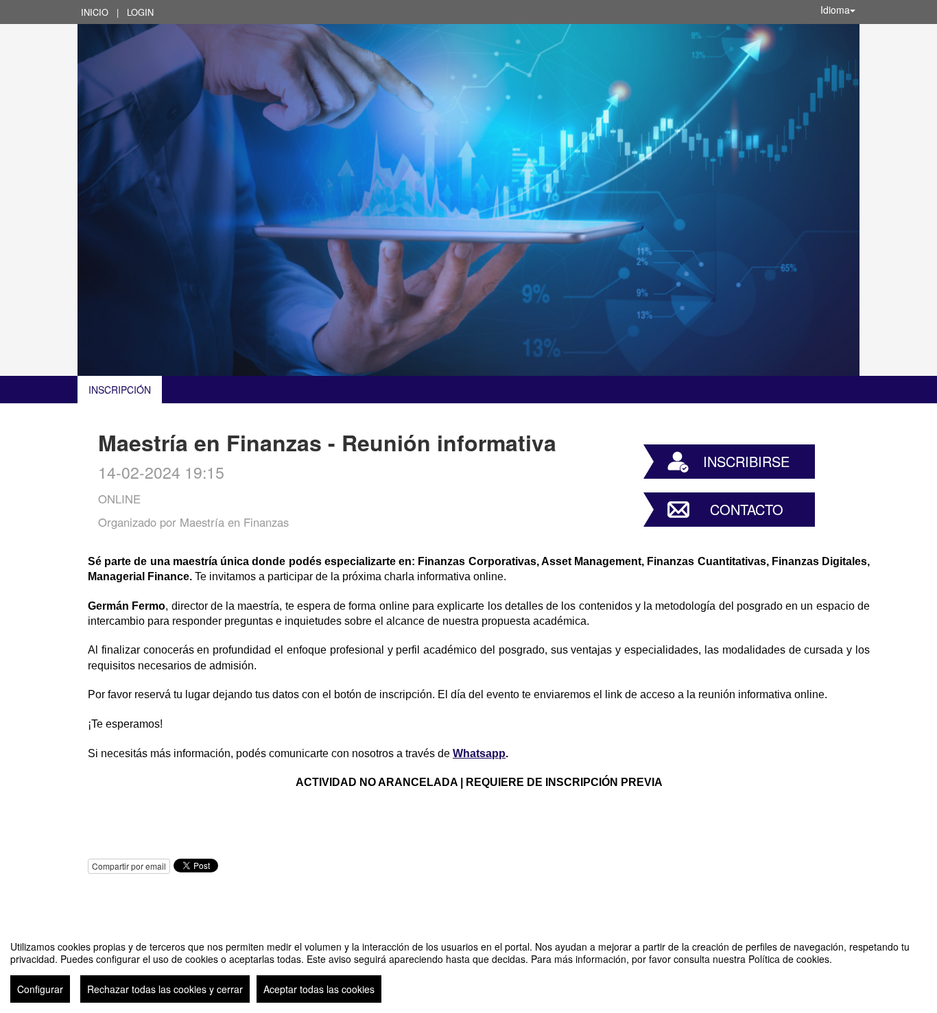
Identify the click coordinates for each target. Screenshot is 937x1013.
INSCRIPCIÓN (119, 389)
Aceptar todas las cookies (319, 989)
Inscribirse (746, 461)
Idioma (835, 9)
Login (140, 12)
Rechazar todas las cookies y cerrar (165, 989)
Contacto (746, 509)
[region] (468, 966)
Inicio (94, 12)
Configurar (40, 989)
